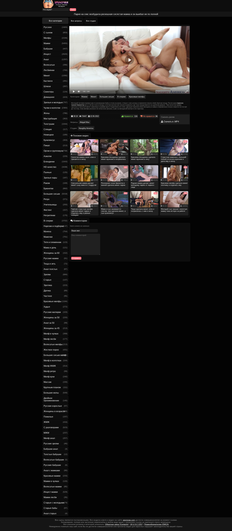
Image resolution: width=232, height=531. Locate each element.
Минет (47, 75)
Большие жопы (51, 393)
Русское (48, 27)
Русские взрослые (53, 406)
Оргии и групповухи (53, 151)
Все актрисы (76, 21)
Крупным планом (52, 387)
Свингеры (49, 92)
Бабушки (48, 49)
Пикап (47, 145)
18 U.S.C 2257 (136, 524)
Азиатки (48, 156)
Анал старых (50, 513)
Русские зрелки (51, 443)
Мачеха (47, 231)
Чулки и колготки (52, 108)
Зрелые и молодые (53, 102)
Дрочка (47, 290)
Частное (48, 296)
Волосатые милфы (53, 344)
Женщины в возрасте (54, 411)
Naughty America (86, 128)
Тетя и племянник (52, 242)
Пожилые (48, 417)
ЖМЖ (46, 422)
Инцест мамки (51, 492)
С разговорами (51, 427)
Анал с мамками (52, 470)
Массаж (47, 382)
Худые (47, 307)
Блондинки (49, 161)
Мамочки (48, 237)
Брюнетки (48, 188)
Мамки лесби (50, 497)
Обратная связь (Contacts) (116, 524)
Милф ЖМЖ (50, 366)
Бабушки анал (51, 449)
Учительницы (50, 204)
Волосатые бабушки (54, 460)
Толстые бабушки (52, 454)
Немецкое (49, 135)
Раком (47, 183)
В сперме (48, 221)
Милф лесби (50, 339)
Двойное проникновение (51, 399)
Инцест (47, 54)
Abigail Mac (85, 122)
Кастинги (48, 81)
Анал (46, 59)
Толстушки (49, 124)
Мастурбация (50, 118)
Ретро (46, 199)
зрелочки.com (129, 520)
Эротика (48, 285)
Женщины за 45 (51, 328)
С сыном (48, 32)
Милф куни (49, 377)
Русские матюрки (52, 312)
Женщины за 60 (51, 253)
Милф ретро (50, 371)
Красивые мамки (52, 476)
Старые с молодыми (54, 503)
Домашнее (49, 97)
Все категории (55, 21)
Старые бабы (50, 508)
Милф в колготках (52, 360)
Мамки (47, 43)
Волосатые (49, 65)
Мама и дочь (50, 247)
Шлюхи (47, 86)
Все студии (91, 21)
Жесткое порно (51, 350)
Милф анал (49, 438)
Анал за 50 (49, 323)
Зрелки (47, 274)
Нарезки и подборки (54, 226)
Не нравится (148, 116)
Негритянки (49, 215)
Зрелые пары (50, 178)
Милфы (47, 38)
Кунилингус (49, 140)
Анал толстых (50, 269)
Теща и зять (49, 264)
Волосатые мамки (53, 486)
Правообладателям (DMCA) (156, 524)
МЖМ (46, 433)
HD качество (50, 167)
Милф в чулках (51, 333)
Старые (47, 280)
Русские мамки (51, 258)
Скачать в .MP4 (171, 121)
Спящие (48, 129)
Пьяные (48, 172)
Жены (47, 113)
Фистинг (48, 210)
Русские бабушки (52, 465)
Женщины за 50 (51, 317)
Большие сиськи (52, 194)
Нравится (128, 116)
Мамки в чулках (51, 481)
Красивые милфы (52, 301)
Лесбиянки (49, 70)
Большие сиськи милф (55, 355)
